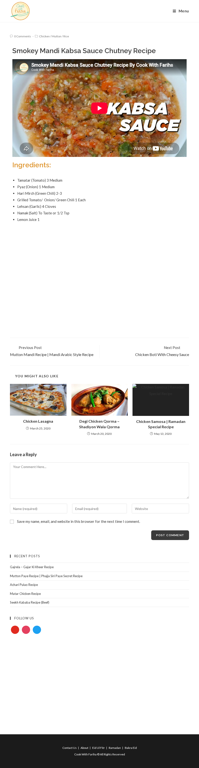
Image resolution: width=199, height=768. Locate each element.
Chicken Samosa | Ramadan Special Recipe (160, 424)
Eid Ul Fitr (98, 748)
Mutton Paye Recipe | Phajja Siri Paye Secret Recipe (46, 576)
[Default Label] (15, 629)
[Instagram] (26, 629)
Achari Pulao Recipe (24, 585)
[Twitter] (37, 629)
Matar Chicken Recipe (25, 594)
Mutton (56, 36)
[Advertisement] (99, 265)
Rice (66, 36)
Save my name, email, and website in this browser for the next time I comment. (78, 521)
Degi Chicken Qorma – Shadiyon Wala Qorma (99, 424)
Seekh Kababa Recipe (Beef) (29, 602)
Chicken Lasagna (38, 421)
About (84, 748)
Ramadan (115, 748)
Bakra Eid (131, 748)
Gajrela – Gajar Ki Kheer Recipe (32, 567)
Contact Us (69, 748)
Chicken (44, 36)
